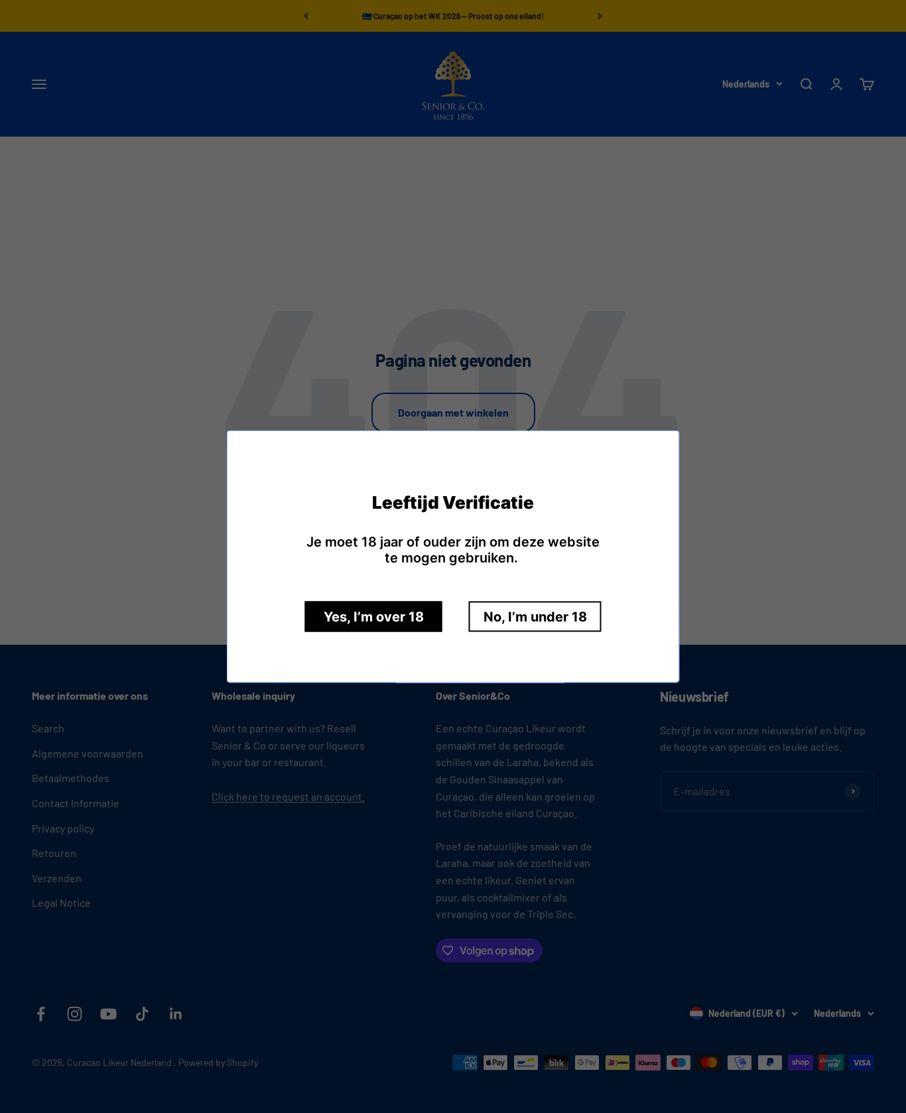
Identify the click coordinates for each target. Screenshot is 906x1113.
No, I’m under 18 (535, 617)
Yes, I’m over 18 (374, 617)
